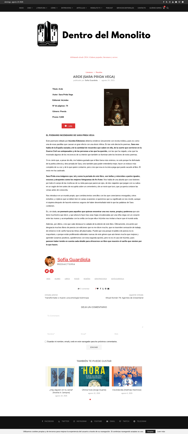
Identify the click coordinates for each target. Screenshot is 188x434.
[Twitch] (179, 2)
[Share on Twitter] (103, 289)
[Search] (167, 8)
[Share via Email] (108, 289)
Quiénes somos (156, 8)
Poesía (76, 278)
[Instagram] (169, 2)
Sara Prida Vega (101, 278)
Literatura (40, 8)
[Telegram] (183, 2)
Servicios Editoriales (125, 8)
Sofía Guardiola (91, 80)
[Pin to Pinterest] (105, 289)
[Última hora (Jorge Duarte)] (94, 376)
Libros (67, 278)
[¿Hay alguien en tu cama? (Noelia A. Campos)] (61, 376)
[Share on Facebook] (100, 289)
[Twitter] (166, 2)
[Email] (176, 2)
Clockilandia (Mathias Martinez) (126, 390)
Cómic (53, 8)
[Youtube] (173, 2)
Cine (29, 8)
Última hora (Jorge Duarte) (94, 390)
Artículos (81, 8)
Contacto (142, 8)
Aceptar (150, 431)
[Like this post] (97, 289)
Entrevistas (66, 8)
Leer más (161, 431)
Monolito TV (95, 8)
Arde (48, 278)
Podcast (109, 8)
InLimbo (57, 278)
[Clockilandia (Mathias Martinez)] (127, 376)
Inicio (21, 8)
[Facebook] (163, 2)
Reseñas (87, 278)
